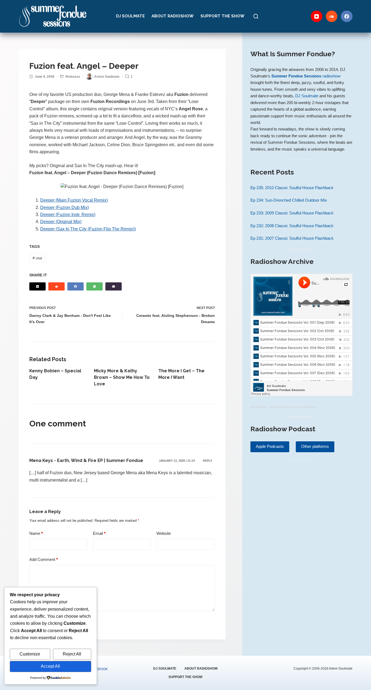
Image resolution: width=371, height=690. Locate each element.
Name (36, 533)
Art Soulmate (258, 406)
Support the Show (222, 16)
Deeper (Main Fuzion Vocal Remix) (74, 200)
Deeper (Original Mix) (60, 221)
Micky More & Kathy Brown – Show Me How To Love (122, 377)
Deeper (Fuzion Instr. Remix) (67, 214)
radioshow (306, 76)
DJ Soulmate (130, 16)
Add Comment (43, 559)
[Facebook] (347, 16)
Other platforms (315, 446)
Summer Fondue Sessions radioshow (292, 406)
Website (163, 533)
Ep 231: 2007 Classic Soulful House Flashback (292, 238)
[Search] (255, 16)
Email (99, 533)
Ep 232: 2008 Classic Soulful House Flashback (292, 226)
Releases (72, 77)
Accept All (50, 666)
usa (37, 258)
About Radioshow (173, 16)
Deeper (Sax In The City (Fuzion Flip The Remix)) (88, 229)
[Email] (113, 286)
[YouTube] (316, 16)
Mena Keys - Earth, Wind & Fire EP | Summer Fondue (86, 460)
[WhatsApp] (94, 286)
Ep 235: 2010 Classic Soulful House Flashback (292, 188)
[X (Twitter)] (37, 286)
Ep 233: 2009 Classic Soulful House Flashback (292, 213)
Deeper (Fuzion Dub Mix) (64, 207)
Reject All (72, 654)
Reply (207, 460)
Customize (30, 654)
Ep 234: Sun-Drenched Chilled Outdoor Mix (288, 200)
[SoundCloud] (332, 16)
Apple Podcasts (270, 446)
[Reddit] (56, 286)
